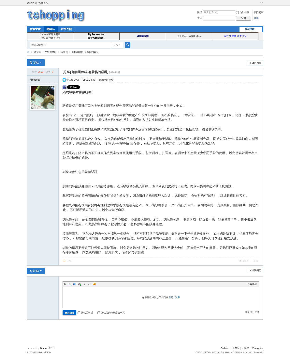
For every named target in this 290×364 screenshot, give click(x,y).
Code (89, 284)
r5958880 (35, 79)
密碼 (199, 18)
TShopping (28, 52)
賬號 (199, 12)
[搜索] (127, 45)
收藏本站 (43, 2)
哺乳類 (64, 52)
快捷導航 (249, 29)
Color (70, 284)
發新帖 (34, 62)
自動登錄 (244, 12)
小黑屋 (245, 348)
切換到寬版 (261, 3)
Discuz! (44, 348)
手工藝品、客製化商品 (189, 36)
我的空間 (66, 29)
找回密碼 (258, 12)
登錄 (171, 297)
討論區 (51, 29)
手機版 (235, 348)
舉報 (255, 261)
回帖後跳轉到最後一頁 (113, 312)
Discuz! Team (45, 352)
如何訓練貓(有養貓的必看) (85, 52)
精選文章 (35, 29)
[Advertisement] (145, 332)
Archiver (225, 348)
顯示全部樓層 (106, 79)
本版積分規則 (252, 312)
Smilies (94, 284)
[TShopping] (56, 15)
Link (79, 284)
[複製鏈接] (114, 72)
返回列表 (256, 63)
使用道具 (244, 261)
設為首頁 (32, 2)
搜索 (115, 44)
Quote (84, 284)
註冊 (256, 18)
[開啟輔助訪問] (258, 3)
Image (75, 284)
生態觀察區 (51, 52)
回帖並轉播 (87, 312)
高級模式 (252, 284)
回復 (69, 261)
